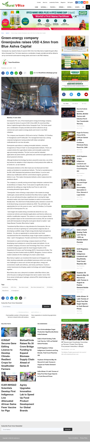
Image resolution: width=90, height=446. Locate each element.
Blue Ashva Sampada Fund (37, 287)
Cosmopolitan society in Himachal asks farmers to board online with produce (17, 316)
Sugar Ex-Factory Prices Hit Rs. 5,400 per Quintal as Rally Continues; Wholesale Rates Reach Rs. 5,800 (82, 140)
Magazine (63, 2)
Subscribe (46, 306)
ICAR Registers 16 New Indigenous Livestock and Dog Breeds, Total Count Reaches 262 (83, 163)
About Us (45, 2)
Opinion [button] (61, 7)
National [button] (43, 7)
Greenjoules (5, 287)
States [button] (69, 7)
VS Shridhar (50, 287)
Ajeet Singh (79, 149)
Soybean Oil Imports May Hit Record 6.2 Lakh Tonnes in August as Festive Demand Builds (83, 280)
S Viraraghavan (15, 290)
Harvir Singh (79, 197)
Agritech (7, 33)
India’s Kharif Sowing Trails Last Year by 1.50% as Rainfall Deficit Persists (47, 341)
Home (36, 7)
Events (77, 7)
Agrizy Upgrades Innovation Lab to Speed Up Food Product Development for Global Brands (27, 397)
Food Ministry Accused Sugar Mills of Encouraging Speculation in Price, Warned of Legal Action (82, 187)
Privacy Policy (83, 438)
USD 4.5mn (13, 287)
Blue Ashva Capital (23, 287)
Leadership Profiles (54, 2)
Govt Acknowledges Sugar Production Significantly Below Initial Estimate (48, 331)
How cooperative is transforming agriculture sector (43, 316)
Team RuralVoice (14, 62)
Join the (45, 73)
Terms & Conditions (73, 438)
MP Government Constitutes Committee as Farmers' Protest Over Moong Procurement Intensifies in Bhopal (74, 344)
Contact (39, 2)
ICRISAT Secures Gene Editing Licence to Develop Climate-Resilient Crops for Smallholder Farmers (8, 355)
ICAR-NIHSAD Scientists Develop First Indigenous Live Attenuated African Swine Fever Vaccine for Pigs (8, 397)
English (71, 2)
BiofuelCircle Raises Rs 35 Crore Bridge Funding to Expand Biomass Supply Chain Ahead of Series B (27, 353)
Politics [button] (52, 7)
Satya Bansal (5, 290)
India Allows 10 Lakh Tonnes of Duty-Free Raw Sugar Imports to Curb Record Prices (48, 373)
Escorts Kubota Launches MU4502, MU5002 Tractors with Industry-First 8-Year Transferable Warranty (82, 116)
